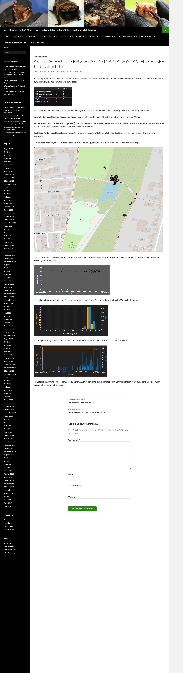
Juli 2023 (7, 268)
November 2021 (10, 332)
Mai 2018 (7, 464)
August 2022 (8, 303)
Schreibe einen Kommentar (70, 71)
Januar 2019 (8, 439)
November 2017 (10, 484)
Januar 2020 (8, 400)
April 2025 (8, 200)
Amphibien (8, 523)
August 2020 (8, 377)
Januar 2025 (8, 210)
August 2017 (8, 493)
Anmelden (7, 543)
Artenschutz (66, 36)
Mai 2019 (7, 426)
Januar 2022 (8, 326)
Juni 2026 (7, 155)
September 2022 (10, 300)
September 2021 (10, 335)
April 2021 (8, 352)
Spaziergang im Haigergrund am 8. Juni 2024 (86, 410)
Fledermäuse (8, 526)
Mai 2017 (7, 500)
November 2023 (10, 255)
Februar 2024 (9, 245)
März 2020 (8, 393)
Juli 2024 (7, 229)
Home (6, 36)
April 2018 (8, 468)
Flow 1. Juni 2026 (37, 43)
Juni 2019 (7, 422)
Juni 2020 (7, 384)
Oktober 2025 (9, 181)
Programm (18, 36)
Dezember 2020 (9, 364)
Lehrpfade (80, 36)
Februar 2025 (9, 207)
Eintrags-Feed (9, 546)
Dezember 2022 (9, 290)
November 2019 (10, 406)
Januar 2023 (8, 287)
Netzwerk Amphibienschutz (15, 43)
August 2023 (8, 265)
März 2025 (8, 203)
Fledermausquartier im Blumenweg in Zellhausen (15, 110)
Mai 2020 (7, 387)
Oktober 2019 (9, 410)
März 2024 (8, 242)
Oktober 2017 (9, 487)
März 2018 (8, 471)
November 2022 (10, 294)
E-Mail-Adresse (75, 485)
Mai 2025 (7, 197)
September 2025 (10, 184)
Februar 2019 (9, 435)
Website (71, 496)
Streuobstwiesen (48, 36)
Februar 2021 (9, 358)
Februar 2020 (9, 397)
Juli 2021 (7, 342)
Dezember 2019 (9, 403)
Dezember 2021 (9, 329)
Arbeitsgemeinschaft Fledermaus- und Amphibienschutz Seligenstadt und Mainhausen (50, 30)
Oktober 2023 (9, 258)
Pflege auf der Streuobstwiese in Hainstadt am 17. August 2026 (14, 74)
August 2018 (8, 455)
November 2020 (10, 368)
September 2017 (10, 490)
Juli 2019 (7, 419)
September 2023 (10, 261)
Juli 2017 (7, 496)
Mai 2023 (7, 274)
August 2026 (8, 149)
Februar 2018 (9, 474)
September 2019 (10, 413)
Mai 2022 (7, 313)
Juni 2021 (7, 345)
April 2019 (8, 429)
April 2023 (8, 278)
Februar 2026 (9, 168)
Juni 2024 (7, 232)
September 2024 (10, 223)
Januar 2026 (8, 171)
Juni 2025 (7, 194)
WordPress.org (9, 553)
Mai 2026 (7, 158)
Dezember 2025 (9, 174)
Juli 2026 (7, 152)
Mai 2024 (7, 236)
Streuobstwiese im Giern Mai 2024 (82, 401)
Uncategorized (40, 57)
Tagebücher (108, 36)
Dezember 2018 (9, 442)
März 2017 (8, 506)
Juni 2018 (7, 461)
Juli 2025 (7, 191)
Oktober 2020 (9, 371)
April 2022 (8, 316)
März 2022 (8, 319)
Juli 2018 (7, 458)
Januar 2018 (8, 477)
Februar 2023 (9, 284)
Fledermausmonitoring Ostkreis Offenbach (136, 36)
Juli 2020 (7, 381)
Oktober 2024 (9, 220)
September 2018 (10, 451)
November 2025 (10, 178)
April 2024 (8, 239)
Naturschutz (31, 36)
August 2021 (8, 339)
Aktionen (7, 520)
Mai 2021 (7, 348)
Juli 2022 (7, 307)
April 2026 (8, 162)
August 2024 (8, 226)
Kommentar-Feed (10, 550)
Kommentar (74, 439)
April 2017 (8, 503)
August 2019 (8, 416)
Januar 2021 (8, 361)
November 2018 (10, 445)
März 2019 (8, 432)
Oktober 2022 (9, 297)
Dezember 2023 (9, 252)
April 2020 (8, 390)
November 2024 (10, 216)
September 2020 (10, 374)
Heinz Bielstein (9, 108)
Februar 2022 (9, 323)
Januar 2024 (8, 249)
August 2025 (8, 187)
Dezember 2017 (9, 480)
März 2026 (8, 165)
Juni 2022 (7, 310)
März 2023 (8, 281)
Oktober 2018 (9, 448)
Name (70, 474)
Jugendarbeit (93, 36)
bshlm (52, 71)
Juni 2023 (7, 271)
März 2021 (8, 355)
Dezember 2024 (9, 213)
